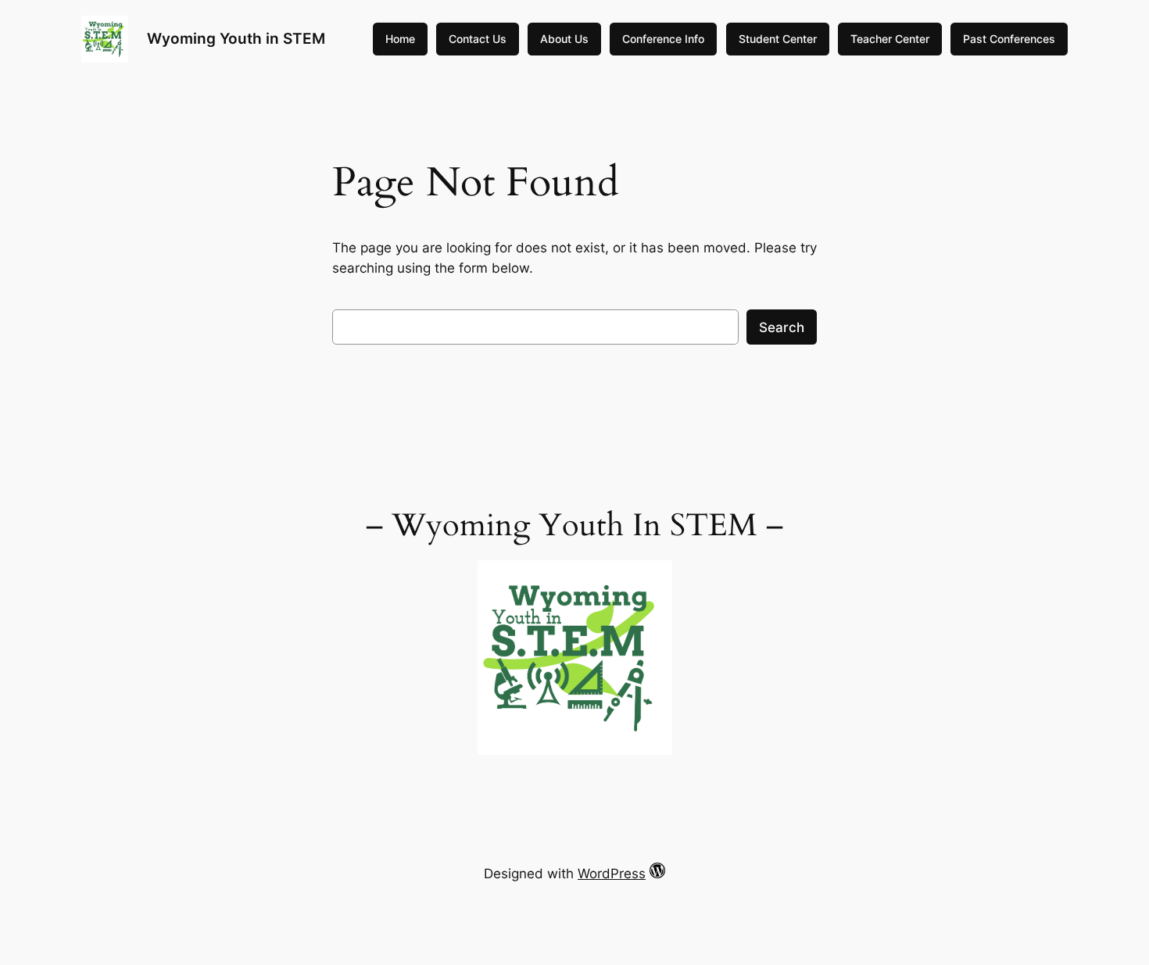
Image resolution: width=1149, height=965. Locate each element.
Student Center (778, 38)
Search (781, 327)
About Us (564, 38)
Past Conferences (1009, 38)
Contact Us (477, 38)
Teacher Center (889, 38)
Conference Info (663, 38)
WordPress (612, 873)
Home (400, 38)
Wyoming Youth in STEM (236, 38)
